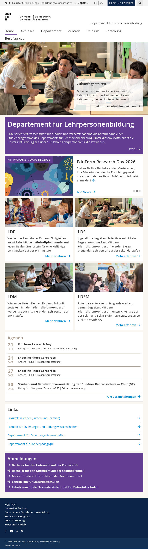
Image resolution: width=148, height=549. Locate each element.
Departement (51, 31)
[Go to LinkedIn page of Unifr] (17, 531)
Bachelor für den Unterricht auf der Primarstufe (45, 465)
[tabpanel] (74, 78)
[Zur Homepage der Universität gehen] (28, 16)
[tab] (74, 110)
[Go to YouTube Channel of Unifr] (11, 531)
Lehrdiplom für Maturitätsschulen (35, 482)
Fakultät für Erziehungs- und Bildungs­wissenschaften (42, 427)
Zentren (74, 31)
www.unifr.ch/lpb (15, 524)
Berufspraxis (14, 38)
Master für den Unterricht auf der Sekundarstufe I (47, 476)
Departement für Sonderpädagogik (31, 444)
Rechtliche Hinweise (49, 541)
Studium (93, 31)
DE (101, 3)
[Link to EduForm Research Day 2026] (74, 176)
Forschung (113, 31)
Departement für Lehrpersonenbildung (116, 23)
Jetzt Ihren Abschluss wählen (116, 106)
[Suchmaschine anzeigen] (140, 3)
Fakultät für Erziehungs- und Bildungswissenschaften (42, 3)
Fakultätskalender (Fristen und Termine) (34, 418)
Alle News (84, 192)
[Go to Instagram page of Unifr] (22, 531)
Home (9, 31)
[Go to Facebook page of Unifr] (6, 531)
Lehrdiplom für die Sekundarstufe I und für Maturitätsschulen (55, 487)
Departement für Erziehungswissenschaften (36, 435)
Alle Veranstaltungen (121, 397)
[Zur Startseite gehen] (6, 3)
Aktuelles (27, 31)
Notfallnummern (12, 545)
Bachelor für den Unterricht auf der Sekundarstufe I (48, 471)
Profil (132, 149)
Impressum (32, 541)
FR (95, 3)
